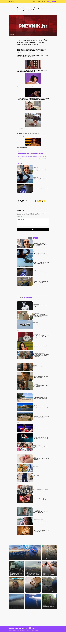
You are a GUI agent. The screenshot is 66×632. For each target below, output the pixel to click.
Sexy (44, 1)
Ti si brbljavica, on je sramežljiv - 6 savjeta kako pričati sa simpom (30, 153)
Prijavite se (33, 229)
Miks (36, 1)
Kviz (39, 1)
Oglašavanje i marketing (16, 630)
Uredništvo (10, 630)
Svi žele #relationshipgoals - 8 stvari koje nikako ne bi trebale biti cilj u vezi (31, 156)
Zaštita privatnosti (28, 630)
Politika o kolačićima (35, 630)
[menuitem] (56, 1)
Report (42, 1)
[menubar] (56, 1)
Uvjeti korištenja (22, 630)
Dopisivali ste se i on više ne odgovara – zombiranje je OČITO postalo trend (31, 158)
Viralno (34, 1)
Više (33, 612)
